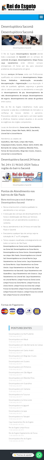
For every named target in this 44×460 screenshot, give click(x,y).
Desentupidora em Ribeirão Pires (22, 378)
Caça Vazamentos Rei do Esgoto (21, 422)
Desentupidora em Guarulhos (20, 383)
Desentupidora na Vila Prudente (21, 334)
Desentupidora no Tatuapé (19, 416)
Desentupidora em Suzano (19, 361)
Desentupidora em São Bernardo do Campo (26, 345)
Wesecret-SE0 (27, 456)
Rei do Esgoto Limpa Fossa (19, 427)
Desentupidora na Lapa (18, 411)
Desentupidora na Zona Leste (20, 400)
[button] (39, 455)
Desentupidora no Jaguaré (19, 405)
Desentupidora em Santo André (21, 350)
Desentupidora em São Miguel (20, 372)
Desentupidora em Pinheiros (20, 367)
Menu (41, 17)
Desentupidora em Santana (19, 389)
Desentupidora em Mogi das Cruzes (22, 356)
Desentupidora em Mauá (18, 339)
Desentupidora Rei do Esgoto (20, 438)
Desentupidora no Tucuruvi (19, 394)
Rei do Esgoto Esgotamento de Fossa (23, 433)
